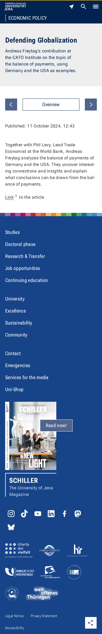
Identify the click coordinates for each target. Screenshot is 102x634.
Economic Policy (27, 18)
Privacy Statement (44, 616)
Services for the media (27, 377)
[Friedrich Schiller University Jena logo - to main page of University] (15, 6)
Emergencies (17, 365)
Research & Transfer (25, 256)
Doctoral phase (20, 244)
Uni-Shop (14, 389)
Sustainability (18, 323)
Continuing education (26, 280)
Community (16, 335)
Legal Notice (14, 616)
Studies (12, 232)
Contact (13, 353)
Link (11, 197)
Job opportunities (22, 268)
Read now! (56, 425)
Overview (51, 104)
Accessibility (14, 628)
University (14, 299)
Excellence (15, 311)
